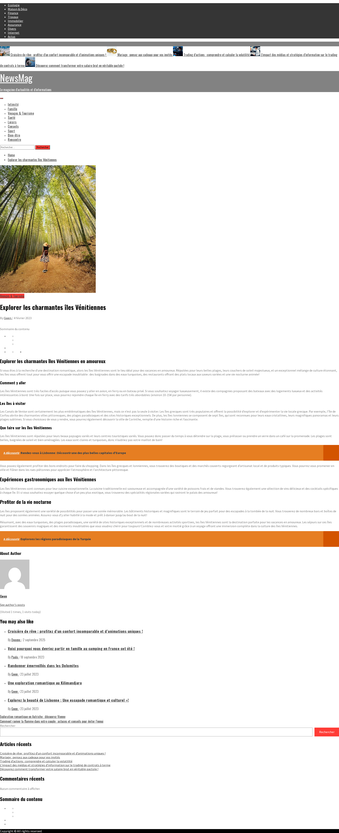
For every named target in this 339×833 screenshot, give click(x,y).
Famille (12, 109)
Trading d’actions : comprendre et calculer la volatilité (216, 54)
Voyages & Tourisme (21, 113)
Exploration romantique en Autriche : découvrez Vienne (32, 716)
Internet (13, 33)
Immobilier (15, 21)
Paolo (15, 657)
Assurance (14, 25)
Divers (12, 29)
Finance (13, 13)
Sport (11, 131)
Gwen (8, 318)
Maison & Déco (17, 9)
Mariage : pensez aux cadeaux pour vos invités (145, 54)
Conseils (13, 126)
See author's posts (12, 605)
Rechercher (7, 726)
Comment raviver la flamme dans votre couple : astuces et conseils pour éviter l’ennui (51, 721)
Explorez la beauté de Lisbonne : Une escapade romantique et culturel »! (68, 700)
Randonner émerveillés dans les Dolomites (43, 665)
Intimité (13, 104)
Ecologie (14, 5)
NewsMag (16, 78)
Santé (11, 117)
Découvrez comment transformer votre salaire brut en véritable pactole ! (79, 65)
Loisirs (12, 122)
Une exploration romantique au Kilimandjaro (45, 682)
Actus (11, 36)
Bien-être (14, 135)
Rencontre (14, 139)
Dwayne (16, 640)
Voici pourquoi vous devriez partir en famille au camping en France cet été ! (71, 648)
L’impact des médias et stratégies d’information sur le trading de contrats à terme (55, 765)
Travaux (13, 17)
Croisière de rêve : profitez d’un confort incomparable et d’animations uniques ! (58, 54)
